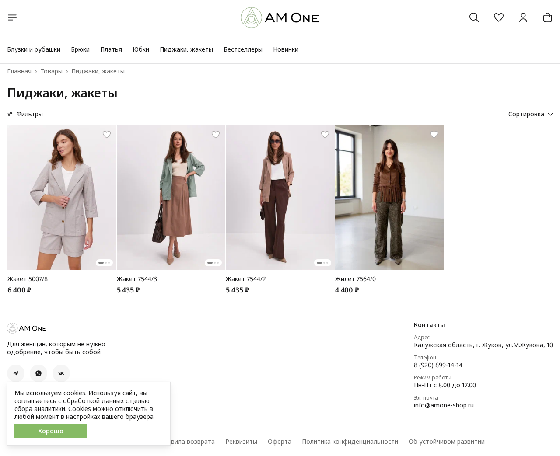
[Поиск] (474, 17)
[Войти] (523, 17)
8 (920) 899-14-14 (438, 365)
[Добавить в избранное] (106, 134)
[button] (499, 17)
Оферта (279, 442)
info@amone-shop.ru (444, 405)
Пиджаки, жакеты (186, 49)
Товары (51, 71)
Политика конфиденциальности (350, 442)
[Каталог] (12, 17)
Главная (19, 71)
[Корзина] (547, 17)
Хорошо (50, 431)
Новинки (285, 49)
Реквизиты (241, 442)
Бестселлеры (243, 49)
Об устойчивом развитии (447, 442)
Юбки (141, 49)
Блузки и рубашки (33, 49)
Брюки (80, 49)
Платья (111, 49)
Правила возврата (187, 442)
